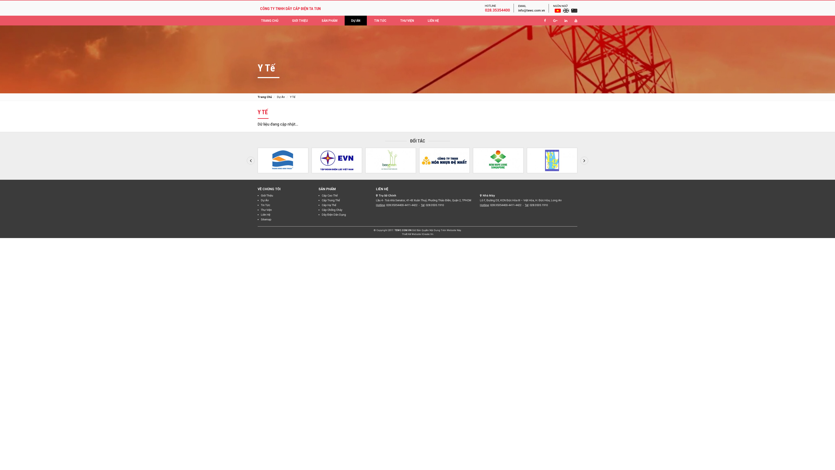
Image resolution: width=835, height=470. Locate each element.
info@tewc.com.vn (531, 10)
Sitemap (266, 219)
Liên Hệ (433, 20)
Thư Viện (407, 20)
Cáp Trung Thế (331, 200)
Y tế (292, 97)
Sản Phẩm (329, 20)
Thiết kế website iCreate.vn (417, 234)
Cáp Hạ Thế (329, 205)
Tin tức (380, 20)
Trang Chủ (269, 20)
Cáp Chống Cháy (332, 210)
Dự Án (355, 20)
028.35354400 (497, 10)
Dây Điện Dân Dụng (334, 214)
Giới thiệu (300, 20)
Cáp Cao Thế (330, 195)
